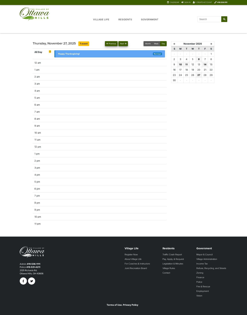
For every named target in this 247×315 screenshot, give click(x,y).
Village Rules (169, 268)
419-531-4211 (33, 267)
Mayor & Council (204, 254)
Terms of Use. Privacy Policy (122, 304)
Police (199, 282)
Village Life (101, 19)
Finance (200, 277)
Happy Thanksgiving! (69, 53)
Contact (166, 272)
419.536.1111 (222, 2)
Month (148, 44)
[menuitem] (101, 19)
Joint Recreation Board (136, 268)
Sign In (187, 2)
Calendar (174, 2)
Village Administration (206, 259)
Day (163, 44)
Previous (112, 44)
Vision (199, 295)
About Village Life (133, 259)
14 (205, 64)
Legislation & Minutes (173, 263)
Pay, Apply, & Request (173, 259)
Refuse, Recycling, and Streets (211, 268)
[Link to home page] (34, 19)
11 (186, 64)
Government (149, 19)
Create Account (204, 2)
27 (198, 75)
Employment (202, 291)
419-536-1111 (33, 264)
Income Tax (202, 263)
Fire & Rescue (203, 286)
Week (156, 44)
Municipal (157, 54)
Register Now (131, 254)
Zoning (199, 272)
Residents (125, 19)
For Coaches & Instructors (137, 263)
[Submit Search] (224, 19)
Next (122, 44)
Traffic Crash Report (172, 254)
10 (180, 64)
